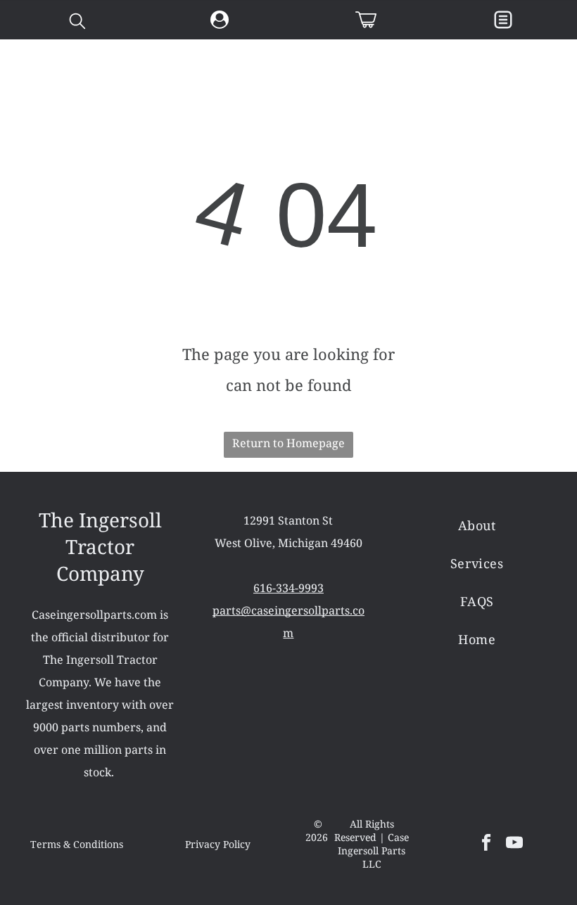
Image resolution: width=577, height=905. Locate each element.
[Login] (219, 20)
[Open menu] (503, 19)
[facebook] (486, 844)
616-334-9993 (288, 588)
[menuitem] (477, 525)
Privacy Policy (218, 844)
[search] (77, 22)
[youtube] (514, 844)
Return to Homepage (288, 443)
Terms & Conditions (76, 844)
